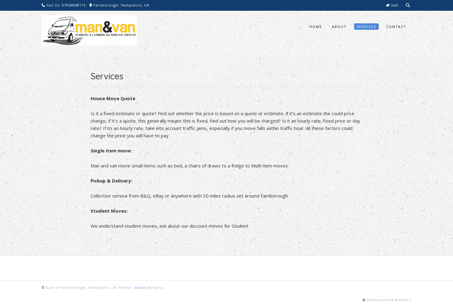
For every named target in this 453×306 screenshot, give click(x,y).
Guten (140, 287)
